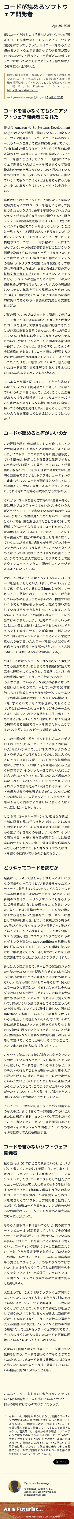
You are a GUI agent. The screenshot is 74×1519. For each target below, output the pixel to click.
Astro (57, 1516)
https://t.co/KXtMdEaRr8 (22, 90)
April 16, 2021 (54, 97)
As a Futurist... (23, 1509)
